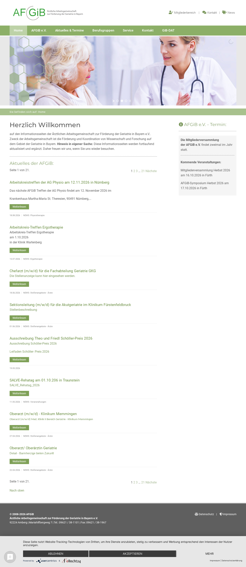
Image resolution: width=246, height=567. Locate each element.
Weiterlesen (19, 206)
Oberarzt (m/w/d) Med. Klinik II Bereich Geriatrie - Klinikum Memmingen (51, 419)
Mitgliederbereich (185, 12)
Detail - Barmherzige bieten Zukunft (32, 453)
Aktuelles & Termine (69, 30)
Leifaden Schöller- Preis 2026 (29, 351)
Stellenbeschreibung (23, 310)
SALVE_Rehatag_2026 (25, 385)
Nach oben (17, 490)
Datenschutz (206, 514)
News (231, 12)
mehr (209, 553)
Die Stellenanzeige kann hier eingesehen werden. (42, 276)
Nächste (151, 171)
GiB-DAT (168, 30)
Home (18, 30)
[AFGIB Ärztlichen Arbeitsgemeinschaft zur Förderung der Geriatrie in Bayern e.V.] (48, 13)
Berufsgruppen (103, 30)
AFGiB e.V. (39, 30)
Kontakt (212, 12)
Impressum (229, 514)
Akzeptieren (132, 553)
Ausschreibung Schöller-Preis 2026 (33, 343)
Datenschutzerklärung (232, 560)
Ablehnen (55, 553)
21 (143, 171)
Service (128, 30)
